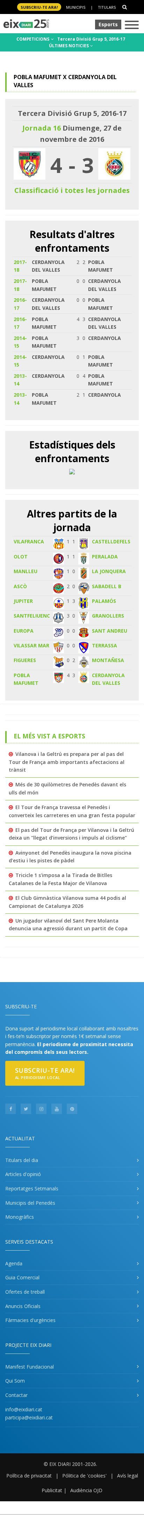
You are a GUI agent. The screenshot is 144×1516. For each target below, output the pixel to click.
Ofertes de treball (25, 1291)
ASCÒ (20, 586)
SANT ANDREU (109, 630)
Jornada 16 (41, 128)
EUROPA (24, 630)
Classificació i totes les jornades (72, 190)
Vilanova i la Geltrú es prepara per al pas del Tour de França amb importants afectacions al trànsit (66, 762)
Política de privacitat (29, 1475)
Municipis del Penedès (30, 1202)
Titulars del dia (21, 1160)
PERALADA (105, 556)
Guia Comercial (22, 1277)
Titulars (107, 7)
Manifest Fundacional (29, 1366)
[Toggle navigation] (132, 25)
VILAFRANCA (29, 541)
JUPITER (23, 601)
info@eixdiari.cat (23, 1409)
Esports (108, 24)
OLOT (21, 556)
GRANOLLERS (108, 615)
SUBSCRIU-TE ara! (39, 7)
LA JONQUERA (109, 571)
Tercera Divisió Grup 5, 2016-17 (91, 39)
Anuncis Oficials (23, 1306)
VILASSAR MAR (31, 645)
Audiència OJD (86, 1490)
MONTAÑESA (108, 660)
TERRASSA (104, 645)
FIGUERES (25, 660)
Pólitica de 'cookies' (84, 1475)
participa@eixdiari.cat (29, 1417)
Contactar (16, 1395)
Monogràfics (19, 1217)
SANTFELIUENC (32, 615)
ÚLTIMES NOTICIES (69, 46)
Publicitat (52, 1490)
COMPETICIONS (33, 39)
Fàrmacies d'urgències (30, 1320)
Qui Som (15, 1380)
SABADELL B (106, 586)
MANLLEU (25, 571)
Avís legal (127, 1475)
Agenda (13, 1263)
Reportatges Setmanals (31, 1188)
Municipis (75, 7)
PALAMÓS (104, 601)
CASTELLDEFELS (111, 541)
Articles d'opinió (23, 1174)
